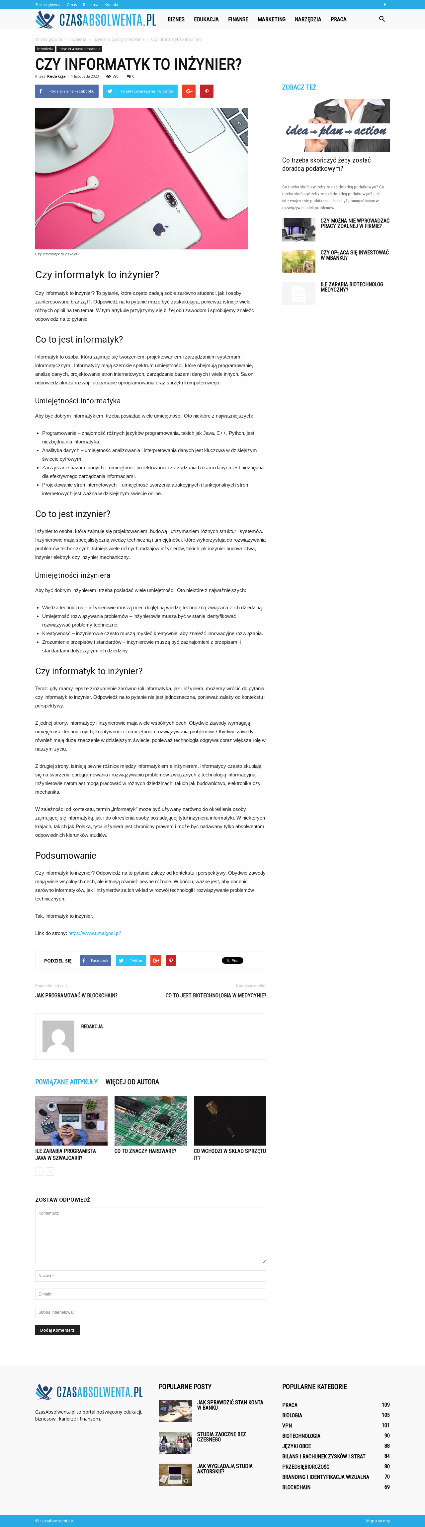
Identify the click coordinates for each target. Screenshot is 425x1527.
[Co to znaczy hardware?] (151, 1121)
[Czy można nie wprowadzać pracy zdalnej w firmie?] (298, 229)
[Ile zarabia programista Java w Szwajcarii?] (71, 1121)
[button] (382, 19)
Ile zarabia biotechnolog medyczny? (352, 287)
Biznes (176, 19)
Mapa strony (378, 1521)
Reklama (90, 4)
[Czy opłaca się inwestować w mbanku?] (298, 261)
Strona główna (47, 4)
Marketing (272, 19)
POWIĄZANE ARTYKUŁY (66, 1082)
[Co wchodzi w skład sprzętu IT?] (230, 1121)
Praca (339, 19)
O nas (72, 4)
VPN (287, 1426)
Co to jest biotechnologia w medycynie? (216, 995)
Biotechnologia (301, 1436)
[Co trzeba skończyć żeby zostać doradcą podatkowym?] (336, 125)
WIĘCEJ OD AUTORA (132, 1082)
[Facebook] (385, 4)
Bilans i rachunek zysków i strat (324, 1456)
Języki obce (296, 1446)
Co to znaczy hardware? (145, 1151)
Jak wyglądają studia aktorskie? (225, 1469)
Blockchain (296, 1487)
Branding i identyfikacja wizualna (325, 1477)
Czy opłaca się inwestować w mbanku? (355, 255)
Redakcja (56, 76)
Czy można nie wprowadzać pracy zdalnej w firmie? (355, 223)
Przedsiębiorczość (305, 1467)
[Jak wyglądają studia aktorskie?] (175, 1475)
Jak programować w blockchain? (76, 995)
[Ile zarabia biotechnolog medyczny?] (298, 293)
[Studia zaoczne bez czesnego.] (175, 1443)
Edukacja (206, 19)
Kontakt (111, 4)
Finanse (238, 19)
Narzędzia (308, 19)
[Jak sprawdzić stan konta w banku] (175, 1411)
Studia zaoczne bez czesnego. (221, 1437)
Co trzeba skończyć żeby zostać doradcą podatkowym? (326, 164)
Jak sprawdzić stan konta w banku (230, 1405)
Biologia (292, 1415)
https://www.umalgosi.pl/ (94, 933)
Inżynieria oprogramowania (79, 48)
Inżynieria (45, 48)
